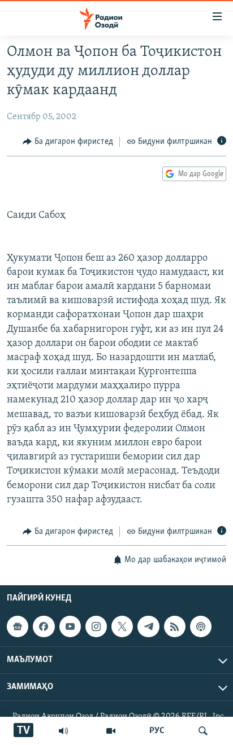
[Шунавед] (63, 731)
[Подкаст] (201, 627)
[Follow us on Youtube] (70, 627)
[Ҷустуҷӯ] (203, 731)
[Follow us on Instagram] (96, 627)
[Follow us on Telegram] (148, 627)
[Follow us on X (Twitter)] (122, 627)
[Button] (68, 141)
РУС (157, 730)
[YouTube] (111, 731)
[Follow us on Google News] (17, 627)
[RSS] (174, 627)
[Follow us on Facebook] (43, 627)
